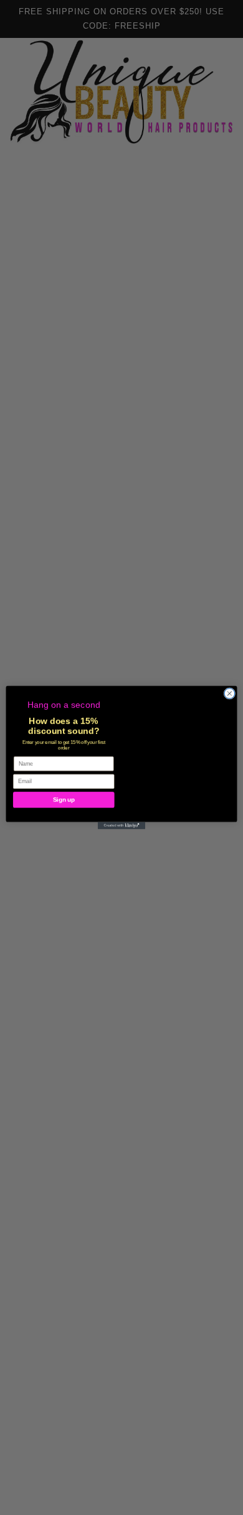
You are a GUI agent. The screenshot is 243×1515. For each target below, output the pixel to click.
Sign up (63, 806)
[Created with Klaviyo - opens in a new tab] (121, 826)
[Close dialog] (229, 693)
